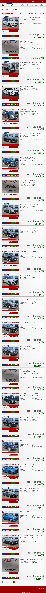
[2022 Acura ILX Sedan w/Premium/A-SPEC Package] (10, 46)
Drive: (21, 23)
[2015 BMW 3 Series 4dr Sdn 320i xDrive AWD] (10, 564)
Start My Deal (8, 35)
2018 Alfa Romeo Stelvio (30, 62)
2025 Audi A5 (31, 133)
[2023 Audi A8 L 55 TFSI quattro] (10, 233)
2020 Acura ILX (30, 17)
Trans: (21, 22)
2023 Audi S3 (31, 464)
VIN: (33, 23)
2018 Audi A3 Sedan (28, 110)
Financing (12, 35)
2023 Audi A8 (28, 228)
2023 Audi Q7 (30, 441)
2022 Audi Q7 (30, 417)
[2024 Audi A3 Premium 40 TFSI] (10, 91)
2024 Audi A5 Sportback (28, 181)
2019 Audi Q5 (30, 251)
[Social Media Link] (33, 1)
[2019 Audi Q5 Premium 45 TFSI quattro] (10, 257)
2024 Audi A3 (28, 86)
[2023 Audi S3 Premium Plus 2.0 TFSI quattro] (10, 470)
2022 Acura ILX (28, 41)
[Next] (43, 13)
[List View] (12, 13)
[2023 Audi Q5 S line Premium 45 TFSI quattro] (10, 304)
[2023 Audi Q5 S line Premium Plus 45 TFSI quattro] (10, 375)
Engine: (21, 20)
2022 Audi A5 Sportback (28, 157)
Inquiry (4, 35)
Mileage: (33, 19)
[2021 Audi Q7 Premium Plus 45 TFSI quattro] (10, 399)
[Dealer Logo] (7, 4)
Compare (5, 31)
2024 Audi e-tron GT (30, 488)
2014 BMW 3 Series (31, 535)
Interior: (33, 22)
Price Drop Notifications (13, 31)
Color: (33, 20)
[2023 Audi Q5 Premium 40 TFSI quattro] (10, 328)
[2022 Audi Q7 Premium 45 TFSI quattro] (10, 422)
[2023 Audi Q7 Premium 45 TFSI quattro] (10, 446)
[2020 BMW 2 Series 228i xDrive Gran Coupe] (10, 517)
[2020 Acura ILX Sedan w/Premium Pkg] (10, 23)
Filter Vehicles (5, 13)
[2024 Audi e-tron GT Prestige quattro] (10, 493)
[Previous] (32, 13)
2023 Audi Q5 (30, 275)
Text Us (17, 35)
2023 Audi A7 (30, 204)
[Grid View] (10, 13)
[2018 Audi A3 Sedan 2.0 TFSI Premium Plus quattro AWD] (10, 115)
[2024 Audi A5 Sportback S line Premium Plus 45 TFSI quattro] (10, 186)
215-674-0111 (24, 0)
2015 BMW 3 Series (31, 559)
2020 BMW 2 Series (31, 512)
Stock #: (21, 19)
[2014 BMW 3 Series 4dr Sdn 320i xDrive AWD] (10, 541)
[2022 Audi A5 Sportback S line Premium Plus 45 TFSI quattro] (10, 162)
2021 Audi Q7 (31, 393)
